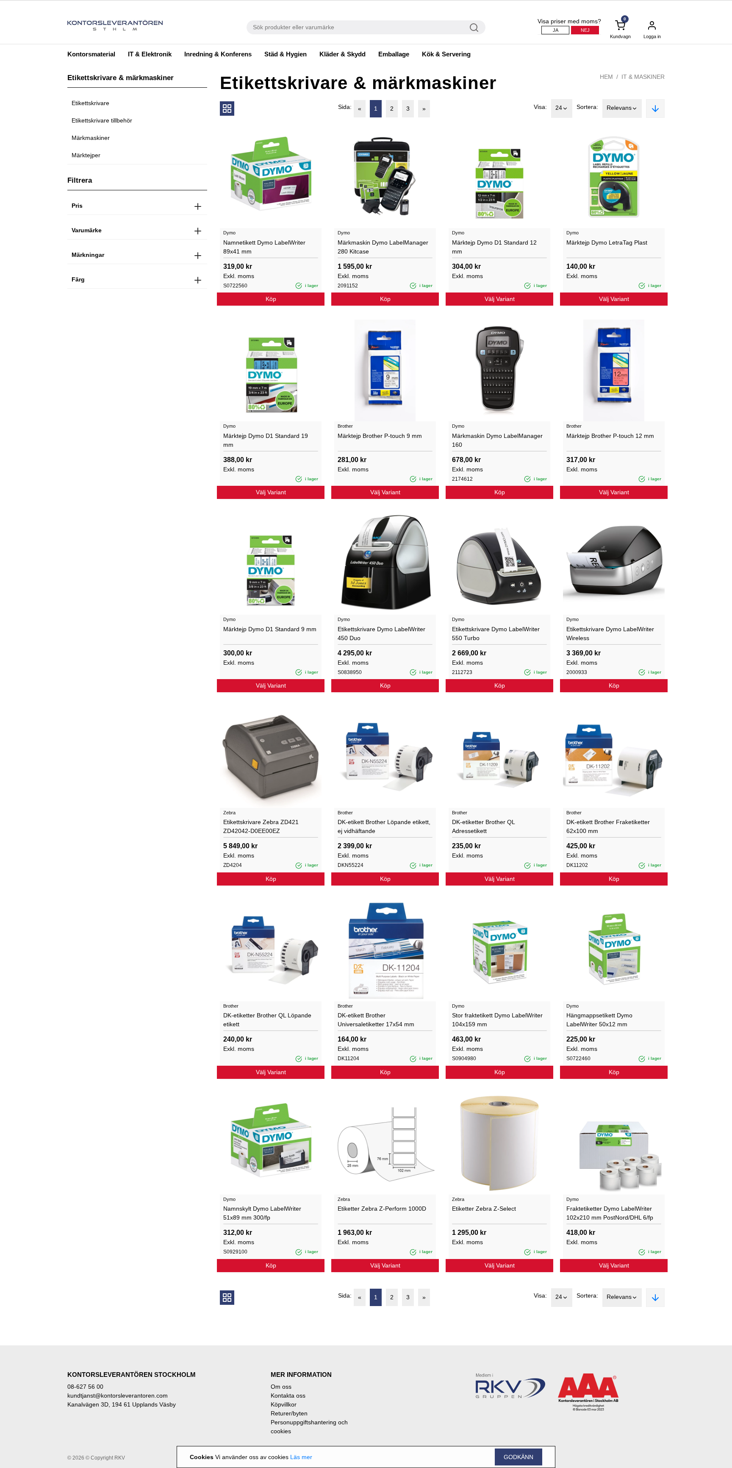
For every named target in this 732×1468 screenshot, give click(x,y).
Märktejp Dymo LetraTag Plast (606, 242)
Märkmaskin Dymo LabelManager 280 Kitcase (383, 247)
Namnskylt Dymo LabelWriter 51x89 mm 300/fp (262, 1213)
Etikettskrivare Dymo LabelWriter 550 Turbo (496, 633)
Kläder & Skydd (342, 54)
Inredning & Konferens (218, 54)
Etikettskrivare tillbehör (102, 120)
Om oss (281, 1386)
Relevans (619, 107)
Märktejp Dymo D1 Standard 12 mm (494, 247)
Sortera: (587, 106)
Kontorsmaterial (91, 54)
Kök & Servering (446, 54)
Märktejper (86, 155)
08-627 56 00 (85, 1386)
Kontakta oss (288, 1395)
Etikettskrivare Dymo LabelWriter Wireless (610, 633)
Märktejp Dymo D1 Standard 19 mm (265, 440)
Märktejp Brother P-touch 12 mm (610, 435)
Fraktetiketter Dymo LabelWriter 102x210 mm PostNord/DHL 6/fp (609, 1213)
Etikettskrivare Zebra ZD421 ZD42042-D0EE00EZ (261, 826)
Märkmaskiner (91, 137)
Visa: (540, 106)
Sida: (345, 106)
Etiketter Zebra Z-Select (484, 1208)
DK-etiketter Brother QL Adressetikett (483, 826)
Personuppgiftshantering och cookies (309, 1427)
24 (558, 107)
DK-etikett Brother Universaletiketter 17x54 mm (376, 1020)
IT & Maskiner (643, 76)
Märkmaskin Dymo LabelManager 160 (497, 440)
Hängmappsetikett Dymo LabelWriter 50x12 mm (599, 1020)
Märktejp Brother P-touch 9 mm (380, 435)
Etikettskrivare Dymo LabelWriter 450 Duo (381, 633)
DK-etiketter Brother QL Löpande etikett (267, 1020)
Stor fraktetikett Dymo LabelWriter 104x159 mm (497, 1020)
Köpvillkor (284, 1404)
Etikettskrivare (90, 103)
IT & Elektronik (150, 54)
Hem (606, 76)
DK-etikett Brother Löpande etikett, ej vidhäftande (384, 826)
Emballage (393, 54)
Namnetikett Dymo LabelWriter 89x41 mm (264, 247)
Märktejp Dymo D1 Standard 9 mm (269, 629)
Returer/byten (289, 1413)
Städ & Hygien (285, 54)
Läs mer (301, 1457)
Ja (555, 30)
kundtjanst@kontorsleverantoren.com (117, 1395)
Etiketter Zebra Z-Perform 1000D (382, 1208)
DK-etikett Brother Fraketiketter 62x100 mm (608, 826)
